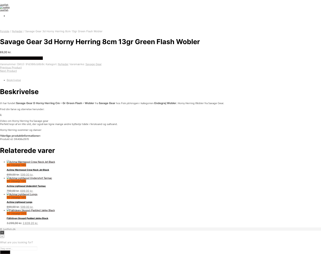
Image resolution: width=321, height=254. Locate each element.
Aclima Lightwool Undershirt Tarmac (26, 186)
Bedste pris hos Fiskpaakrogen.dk (21, 58)
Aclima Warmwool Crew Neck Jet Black (28, 169)
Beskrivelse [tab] (14, 80)
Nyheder (17, 31)
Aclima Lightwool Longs (19, 202)
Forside (4, 31)
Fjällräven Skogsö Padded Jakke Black (27, 218)
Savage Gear (93, 64)
